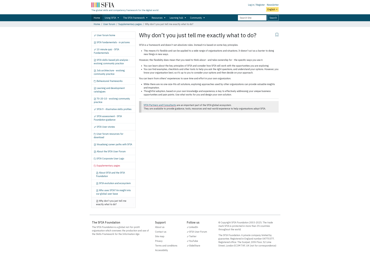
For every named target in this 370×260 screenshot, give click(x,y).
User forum (109, 24)
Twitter (192, 236)
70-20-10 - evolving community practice (112, 100)
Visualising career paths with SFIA (114, 144)
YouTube (193, 241)
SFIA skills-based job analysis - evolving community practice (112, 61)
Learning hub (176, 17)
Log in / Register (256, 4)
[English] (124, 5)
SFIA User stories (105, 126)
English (271, 9)
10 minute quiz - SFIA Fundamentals (106, 51)
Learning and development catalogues (109, 90)
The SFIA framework (134, 17)
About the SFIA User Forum (111, 151)
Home (97, 17)
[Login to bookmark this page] (277, 34)
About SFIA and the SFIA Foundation (110, 174)
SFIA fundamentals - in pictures (113, 42)
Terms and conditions (166, 245)
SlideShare (194, 245)
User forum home (105, 35)
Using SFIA (110, 17)
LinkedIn (193, 227)
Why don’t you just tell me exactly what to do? (111, 202)
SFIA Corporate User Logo (110, 158)
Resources (157, 17)
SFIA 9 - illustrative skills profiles (114, 109)
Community (196, 17)
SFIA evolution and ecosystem (114, 183)
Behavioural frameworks (109, 81)
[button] (119, 17)
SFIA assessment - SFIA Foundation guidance (108, 118)
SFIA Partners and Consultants (160, 105)
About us (159, 227)
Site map (159, 236)
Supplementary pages (130, 24)
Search (273, 17)
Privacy (159, 241)
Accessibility (161, 250)
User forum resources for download (108, 135)
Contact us (160, 231)
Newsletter (273, 4)
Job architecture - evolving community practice (109, 72)
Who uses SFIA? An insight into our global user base (113, 192)
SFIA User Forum (198, 231)
